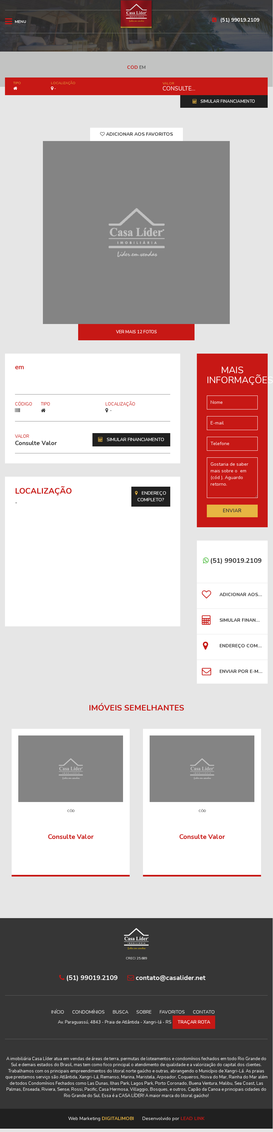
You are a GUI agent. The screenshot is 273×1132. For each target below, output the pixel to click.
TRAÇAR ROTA (194, 1022)
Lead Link (193, 1118)
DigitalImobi (118, 1118)
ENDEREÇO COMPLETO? (152, 496)
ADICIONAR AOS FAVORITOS (139, 134)
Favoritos (172, 1012)
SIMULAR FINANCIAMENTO (227, 101)
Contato (204, 1012)
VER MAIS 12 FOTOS (136, 332)
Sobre (144, 1012)
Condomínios (88, 1012)
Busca (120, 1012)
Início (57, 1012)
